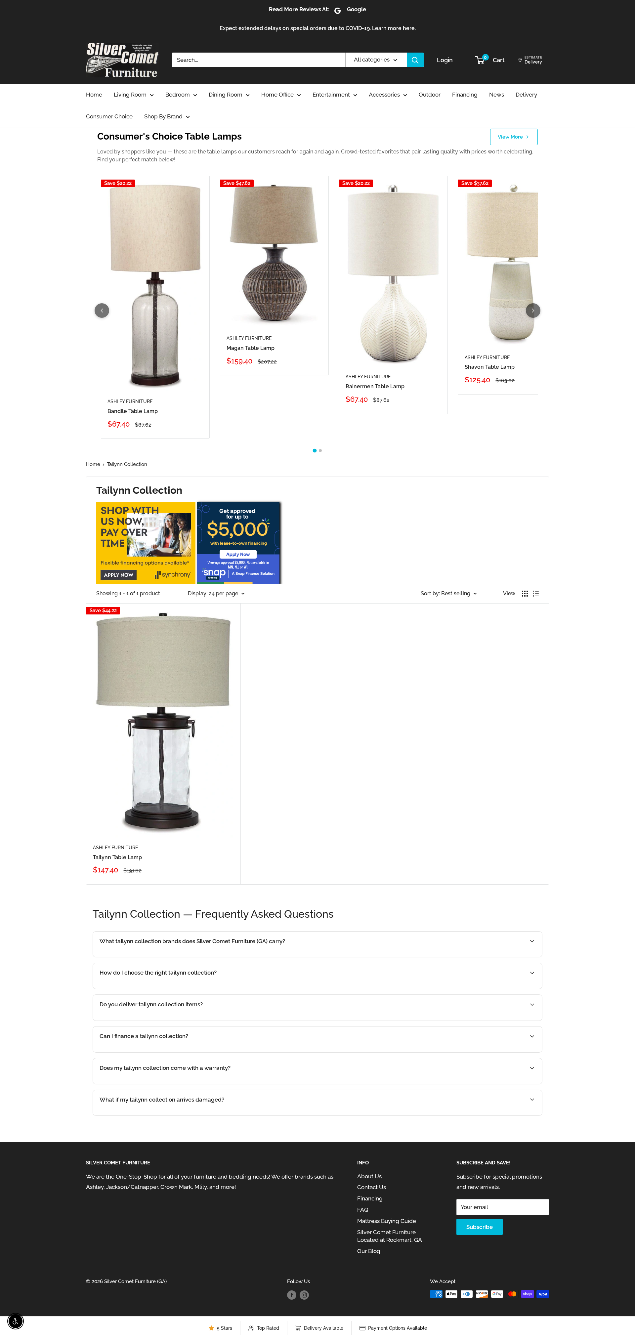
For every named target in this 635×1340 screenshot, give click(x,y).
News (496, 94)
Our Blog (368, 1251)
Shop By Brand (163, 116)
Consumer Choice (109, 116)
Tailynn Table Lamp (117, 857)
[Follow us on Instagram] (304, 1295)
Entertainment (331, 94)
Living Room (130, 94)
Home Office (277, 94)
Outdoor (430, 94)
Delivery (526, 94)
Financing (465, 94)
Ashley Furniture (129, 401)
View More (510, 137)
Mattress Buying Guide (386, 1221)
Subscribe (479, 1227)
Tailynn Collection (127, 464)
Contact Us (371, 1187)
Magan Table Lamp (251, 348)
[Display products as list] (536, 594)
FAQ (362, 1209)
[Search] (415, 60)
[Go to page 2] (320, 450)
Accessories (384, 94)
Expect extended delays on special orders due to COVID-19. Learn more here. (318, 28)
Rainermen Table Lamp (375, 386)
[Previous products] (102, 310)
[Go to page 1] (315, 451)
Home (94, 94)
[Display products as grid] (525, 594)
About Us (369, 1176)
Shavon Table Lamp (490, 367)
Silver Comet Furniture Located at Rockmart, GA (389, 1236)
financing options (156, 1052)
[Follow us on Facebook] (291, 1295)
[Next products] (533, 310)
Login (445, 60)
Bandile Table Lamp (132, 411)
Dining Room (225, 94)
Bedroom (177, 94)
